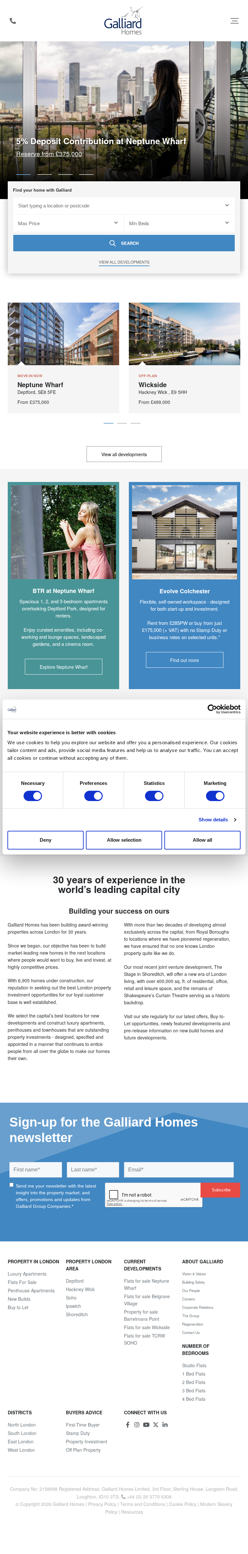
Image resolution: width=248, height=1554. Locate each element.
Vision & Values (194, 1273)
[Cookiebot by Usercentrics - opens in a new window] (212, 709)
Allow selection (124, 840)
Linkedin (165, 1424)
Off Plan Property (83, 1450)
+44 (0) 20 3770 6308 (12, 20)
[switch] (93, 796)
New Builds (19, 1299)
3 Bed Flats (193, 1390)
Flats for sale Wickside (147, 1327)
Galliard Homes (68, 1504)
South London (22, 1433)
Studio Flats (194, 1365)
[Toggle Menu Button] (235, 21)
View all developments (124, 262)
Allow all (202, 840)
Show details (213, 819)
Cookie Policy (182, 1504)
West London (21, 1450)
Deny (45, 840)
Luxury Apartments (27, 1273)
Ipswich (73, 1306)
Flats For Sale (22, 1282)
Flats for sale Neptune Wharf (146, 1284)
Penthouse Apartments (31, 1290)
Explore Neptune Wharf (64, 667)
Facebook (127, 1424)
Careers (188, 1298)
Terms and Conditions (142, 1504)
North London (22, 1424)
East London (21, 1441)
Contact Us (191, 1332)
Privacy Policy (102, 1504)
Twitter (155, 1424)
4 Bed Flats (193, 1399)
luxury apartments (85, 1022)
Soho (71, 1297)
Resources (132, 1512)
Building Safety (193, 1282)
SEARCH (130, 243)
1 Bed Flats (193, 1373)
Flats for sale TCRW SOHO (144, 1339)
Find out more (184, 660)
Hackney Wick (80, 1289)
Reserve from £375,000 (49, 153)
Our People (191, 1290)
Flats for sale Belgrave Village (147, 1300)
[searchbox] (120, 205)
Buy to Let (18, 1307)
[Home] (124, 20)
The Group (190, 1315)
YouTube (146, 1424)
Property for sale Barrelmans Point (141, 1315)
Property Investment (86, 1441)
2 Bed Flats (193, 1382)
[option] (124, 120)
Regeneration (192, 1324)
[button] (23, 174)
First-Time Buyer (83, 1424)
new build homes (197, 1030)
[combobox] (124, 206)
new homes (51, 952)
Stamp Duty (78, 1433)
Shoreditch (77, 1314)
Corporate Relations (197, 1307)
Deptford (75, 1281)
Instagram (136, 1424)
